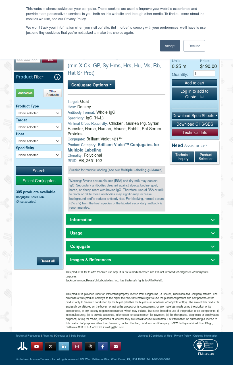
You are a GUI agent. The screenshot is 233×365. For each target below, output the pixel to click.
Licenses (143, 335)
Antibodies (27, 92)
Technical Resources (28, 335)
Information (81, 219)
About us (48, 335)
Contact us (61, 335)
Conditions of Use (161, 335)
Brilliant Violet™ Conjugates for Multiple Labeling (113, 147)
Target (21, 120)
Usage (76, 233)
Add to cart (194, 83)
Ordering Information (205, 335)
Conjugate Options (90, 85)
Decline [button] (194, 45)
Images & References (90, 259)
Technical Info (194, 132)
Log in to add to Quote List (194, 93)
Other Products (51, 92)
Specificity (25, 147)
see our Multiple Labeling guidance (135, 169)
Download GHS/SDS (194, 124)
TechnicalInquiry (182, 156)
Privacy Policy (182, 335)
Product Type (27, 106)
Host (20, 133)
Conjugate (80, 246)
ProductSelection (206, 156)
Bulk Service (78, 335)
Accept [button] (170, 45)
